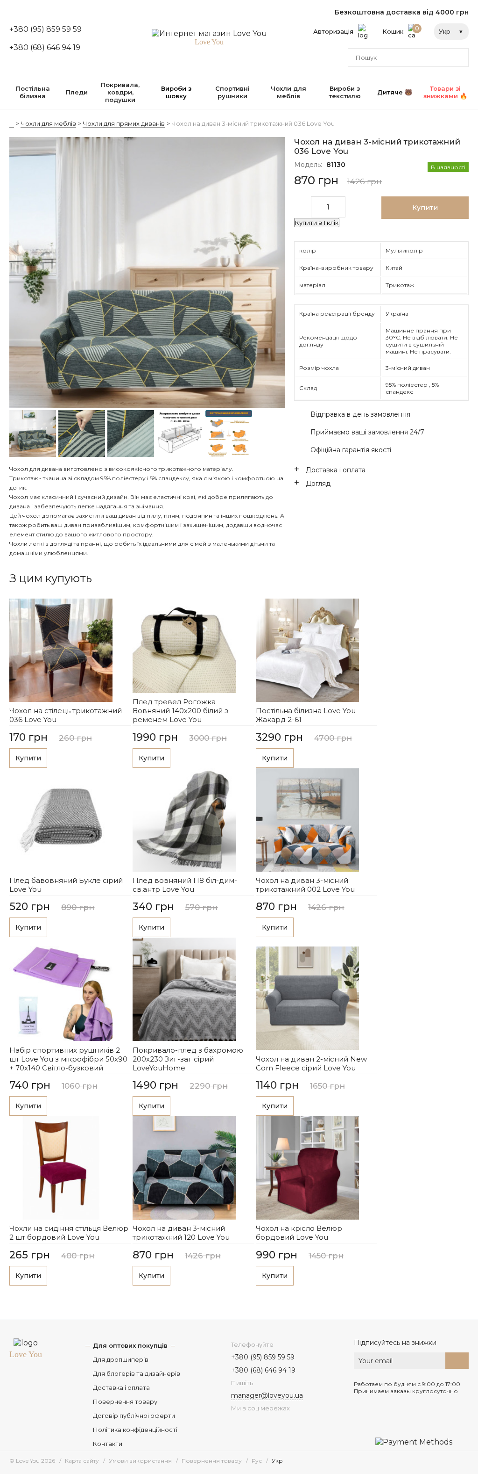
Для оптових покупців (130, 1345)
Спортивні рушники (232, 92)
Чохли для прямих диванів (124, 123)
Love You (25, 1354)
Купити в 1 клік (316, 222)
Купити (28, 758)
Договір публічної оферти (134, 1415)
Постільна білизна (33, 92)
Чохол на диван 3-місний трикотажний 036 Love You (253, 123)
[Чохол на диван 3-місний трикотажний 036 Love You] (147, 273)
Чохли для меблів (288, 92)
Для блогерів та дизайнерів (136, 1373)
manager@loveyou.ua (267, 1395)
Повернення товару (125, 1401)
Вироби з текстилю (345, 92)
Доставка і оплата (121, 1387)
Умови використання (140, 1460)
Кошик (400, 30)
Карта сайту (82, 1460)
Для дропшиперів (120, 1359)
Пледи (77, 92)
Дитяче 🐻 (394, 92)
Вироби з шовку (176, 92)
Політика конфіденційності (135, 1429)
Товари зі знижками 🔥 (445, 92)
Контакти (107, 1443)
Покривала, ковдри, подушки (120, 92)
